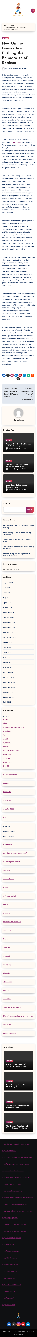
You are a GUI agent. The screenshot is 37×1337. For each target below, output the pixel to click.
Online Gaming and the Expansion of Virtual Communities (16, 555)
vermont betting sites (11, 750)
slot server (7, 800)
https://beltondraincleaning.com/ (14, 1224)
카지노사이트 (7, 982)
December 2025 (9, 623)
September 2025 (9, 637)
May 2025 (6, 657)
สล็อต (5, 723)
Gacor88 (6, 990)
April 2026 (7, 603)
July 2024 (7, 702)
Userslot (6, 747)
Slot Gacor (7, 870)
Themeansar (18, 1334)
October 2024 (8, 692)
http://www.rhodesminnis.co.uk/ (15, 853)
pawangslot (7, 762)
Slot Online (7, 1024)
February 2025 (8, 672)
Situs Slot (6, 947)
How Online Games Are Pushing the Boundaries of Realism (15, 53)
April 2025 (7, 662)
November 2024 (9, 687)
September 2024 (9, 697)
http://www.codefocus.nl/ (11, 1285)
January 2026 (8, 618)
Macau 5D (6, 827)
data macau (7, 754)
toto (4, 735)
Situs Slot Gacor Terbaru (12, 1007)
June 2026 (7, 593)
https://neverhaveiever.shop (12, 1191)
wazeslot (6, 956)
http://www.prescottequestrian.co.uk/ (15, 1164)
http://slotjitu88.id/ (9, 1151)
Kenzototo (7, 792)
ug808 (5, 905)
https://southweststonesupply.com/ (15, 1204)
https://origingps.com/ (10, 1218)
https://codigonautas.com (11, 1184)
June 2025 (7, 652)
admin (10, 68)
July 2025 (7, 647)
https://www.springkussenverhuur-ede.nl (18, 1016)
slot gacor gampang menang (13, 727)
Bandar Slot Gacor (9, 1033)
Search (6, 503)
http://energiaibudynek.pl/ (11, 1238)
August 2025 (8, 642)
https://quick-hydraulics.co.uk (13, 1171)
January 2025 (8, 677)
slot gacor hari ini (9, 896)
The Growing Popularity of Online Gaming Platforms (18, 548)
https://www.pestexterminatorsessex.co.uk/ (18, 1198)
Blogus (29, 1331)
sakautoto (7, 930)
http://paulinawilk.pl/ (9, 1271)
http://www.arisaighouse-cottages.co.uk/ (17, 1157)
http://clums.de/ (8, 1298)
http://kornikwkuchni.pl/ (10, 1251)
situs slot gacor (8, 879)
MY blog (5, 38)
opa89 (5, 739)
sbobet (5, 719)
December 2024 (9, 682)
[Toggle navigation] (3, 11)
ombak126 (7, 999)
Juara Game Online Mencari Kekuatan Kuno (17, 541)
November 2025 (9, 627)
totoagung (7, 965)
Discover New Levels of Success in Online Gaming (18, 527)
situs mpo (6, 913)
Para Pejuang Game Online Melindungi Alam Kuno (17, 534)
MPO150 (6, 766)
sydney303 (7, 743)
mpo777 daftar (8, 837)
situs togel (7, 731)
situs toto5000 (8, 809)
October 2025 (8, 632)
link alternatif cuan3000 (12, 922)
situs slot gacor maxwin (11, 862)
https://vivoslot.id (8, 1305)
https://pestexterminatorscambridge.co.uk (17, 1211)
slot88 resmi (7, 844)
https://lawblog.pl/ (8, 1244)
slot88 (5, 887)
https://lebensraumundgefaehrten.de (15, 1144)
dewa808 (6, 783)
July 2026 (7, 588)
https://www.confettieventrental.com (15, 1177)
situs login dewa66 (10, 775)
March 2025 (7, 667)
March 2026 (7, 608)
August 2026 (8, 583)
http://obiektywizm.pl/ (10, 1258)
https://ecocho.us (8, 1278)
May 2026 (7, 598)
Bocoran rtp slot (9, 832)
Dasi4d (5, 939)
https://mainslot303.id (10, 1291)
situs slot (6, 758)
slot (4, 817)
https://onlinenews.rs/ (10, 1265)
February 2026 (8, 613)
